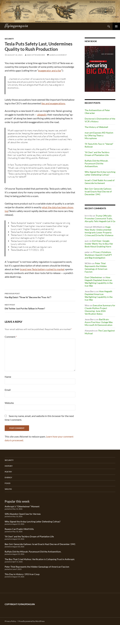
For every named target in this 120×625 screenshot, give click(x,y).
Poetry (8, 472)
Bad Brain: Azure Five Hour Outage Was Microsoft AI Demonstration (99, 322)
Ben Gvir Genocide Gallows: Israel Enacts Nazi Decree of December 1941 (98, 191)
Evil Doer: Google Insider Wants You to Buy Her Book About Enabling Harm (99, 244)
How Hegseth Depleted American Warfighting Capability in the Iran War (98, 281)
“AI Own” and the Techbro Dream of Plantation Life (97, 153)
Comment (11, 336)
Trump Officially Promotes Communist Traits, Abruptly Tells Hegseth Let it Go (100, 218)
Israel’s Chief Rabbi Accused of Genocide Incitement (100, 181)
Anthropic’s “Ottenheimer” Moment (22, 506)
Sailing (8, 489)
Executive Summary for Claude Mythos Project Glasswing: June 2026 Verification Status (100, 309)
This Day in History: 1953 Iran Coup (22, 574)
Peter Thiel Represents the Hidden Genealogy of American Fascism (96, 267)
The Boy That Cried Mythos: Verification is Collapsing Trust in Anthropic (40, 559)
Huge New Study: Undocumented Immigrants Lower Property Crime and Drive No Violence (99, 231)
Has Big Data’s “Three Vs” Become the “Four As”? (28, 295)
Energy (8, 477)
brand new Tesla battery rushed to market (42, 269)
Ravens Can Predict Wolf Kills (19, 529)
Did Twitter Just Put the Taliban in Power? (25, 307)
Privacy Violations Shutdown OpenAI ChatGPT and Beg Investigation (98, 255)
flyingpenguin (16, 25)
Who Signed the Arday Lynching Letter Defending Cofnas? (100, 173)
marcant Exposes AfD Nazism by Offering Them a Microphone (99, 135)
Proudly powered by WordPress (31, 621)
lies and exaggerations (53, 103)
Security (9, 39)
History (9, 466)
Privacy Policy (10, 621)
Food (7, 483)
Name (8, 376)
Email (8, 389)
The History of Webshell (96, 127)
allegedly (42, 114)
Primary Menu (116, 26)
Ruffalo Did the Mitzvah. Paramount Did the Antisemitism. (96, 163)
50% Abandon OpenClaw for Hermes (23, 514)
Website (9, 402)
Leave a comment (58, 55)
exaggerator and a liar (49, 70)
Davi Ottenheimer (36, 55)
